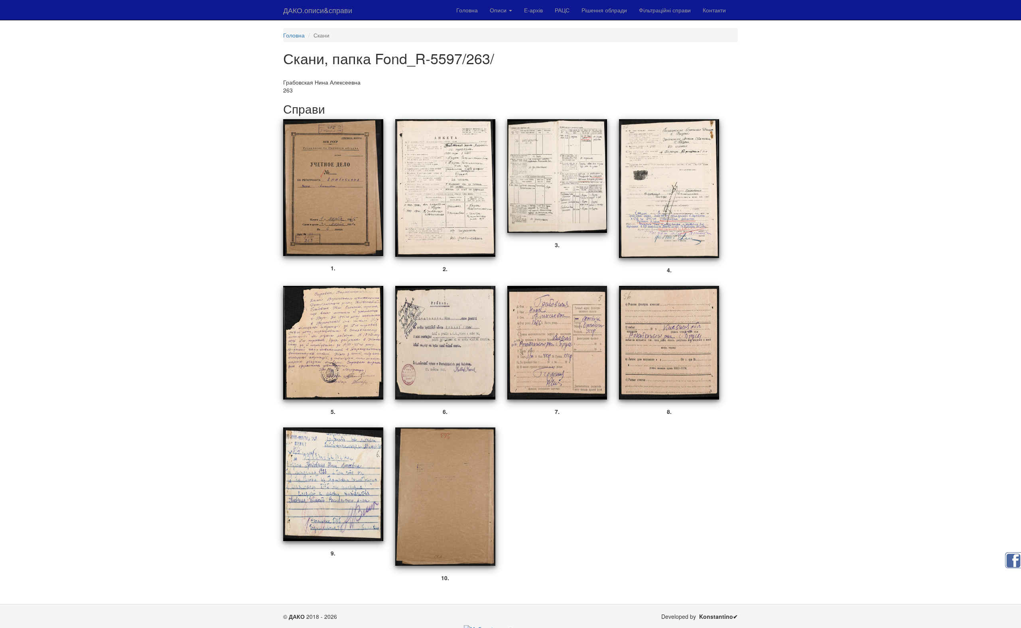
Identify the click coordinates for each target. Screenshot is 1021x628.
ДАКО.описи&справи (317, 10)
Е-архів (533, 10)
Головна (467, 10)
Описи (499, 10)
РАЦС (562, 10)
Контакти (714, 10)
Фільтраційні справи (665, 10)
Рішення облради (604, 10)
